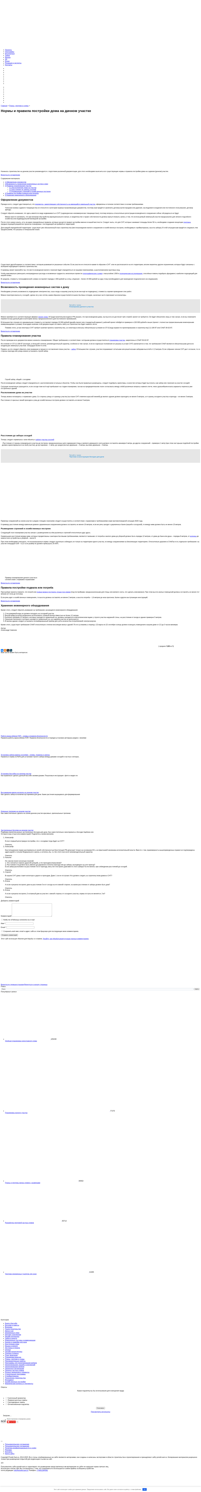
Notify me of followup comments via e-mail (19, 920)
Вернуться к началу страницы (35, 984)
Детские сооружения (13, 1335)
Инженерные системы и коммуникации (20, 1340)
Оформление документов (15, 182)
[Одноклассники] (5, 650)
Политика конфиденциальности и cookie (20, 1448)
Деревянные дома (12, 1333)
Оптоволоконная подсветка (18, 1404)
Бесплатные (10, 54)
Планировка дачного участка (16, 1113)
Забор (7, 55)
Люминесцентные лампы (17, 1400)
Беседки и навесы (12, 1325)
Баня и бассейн (11, 1323)
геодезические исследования (131, 273)
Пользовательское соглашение (17, 1444)
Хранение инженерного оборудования (20, 195)
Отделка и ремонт (12, 1353)
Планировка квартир (13, 1357)
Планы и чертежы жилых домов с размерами (22, 1183)
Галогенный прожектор (17, 1398)
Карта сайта (9, 1454)
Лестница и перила (12, 1348)
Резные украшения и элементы (17, 1372)
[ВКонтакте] (2, 650)
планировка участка (117, 340)
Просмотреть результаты (100, 1412)
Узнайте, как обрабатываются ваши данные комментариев (66, 939)
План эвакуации (11, 1355)
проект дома (43, 317)
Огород (8, 1350)
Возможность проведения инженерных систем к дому (26, 184)
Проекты (8, 50)
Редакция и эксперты (13, 63)
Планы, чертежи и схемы (14, 1359)
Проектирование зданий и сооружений (20, 1365)
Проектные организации (14, 1368)
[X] (8, 650)
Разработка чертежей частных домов (19, 1223)
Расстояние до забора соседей (22, 189)
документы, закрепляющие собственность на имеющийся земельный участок (65, 204)
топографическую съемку (92, 273)
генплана (187, 222)
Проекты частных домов (14, 1370)
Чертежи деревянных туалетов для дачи (21, 1274)
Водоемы (8, 1327)
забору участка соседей (45, 440)
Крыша (7, 57)
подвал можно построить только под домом (54, 592)
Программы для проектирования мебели (21, 1363)
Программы (9, 52)
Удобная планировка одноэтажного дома (21, 1041)
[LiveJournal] (11, 650)
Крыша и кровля (11, 1346)
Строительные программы (15, 1374)
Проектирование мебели (14, 1367)
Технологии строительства (15, 1378)
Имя (3, 923)
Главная (4, 106)
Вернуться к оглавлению (10, 175)
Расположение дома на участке (22, 188)
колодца (193, 536)
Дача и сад (9, 1331)
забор (73, 349)
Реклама (8, 1450)
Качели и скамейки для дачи (16, 1342)
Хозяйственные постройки (15, 1382)
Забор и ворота (11, 1338)
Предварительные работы (15, 1361)
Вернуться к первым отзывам (12, 984)
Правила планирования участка (18, 186)
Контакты (8, 65)
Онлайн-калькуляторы (13, 1351)
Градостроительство (13, 1329)
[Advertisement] (100, 32)
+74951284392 (42, 1470)
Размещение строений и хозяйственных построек (30, 191)
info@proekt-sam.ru (21, 1470)
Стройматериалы (12, 1376)
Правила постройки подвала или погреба (22, 193)
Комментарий (6, 916)
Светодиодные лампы (16, 1402)
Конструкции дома (12, 1344)
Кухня (7, 61)
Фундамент (9, 1380)
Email (3, 927)
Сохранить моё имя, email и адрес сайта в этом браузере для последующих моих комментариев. (41, 931)
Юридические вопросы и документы (19, 1384)
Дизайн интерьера (12, 1336)
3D (6, 59)
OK (145, 1489)
